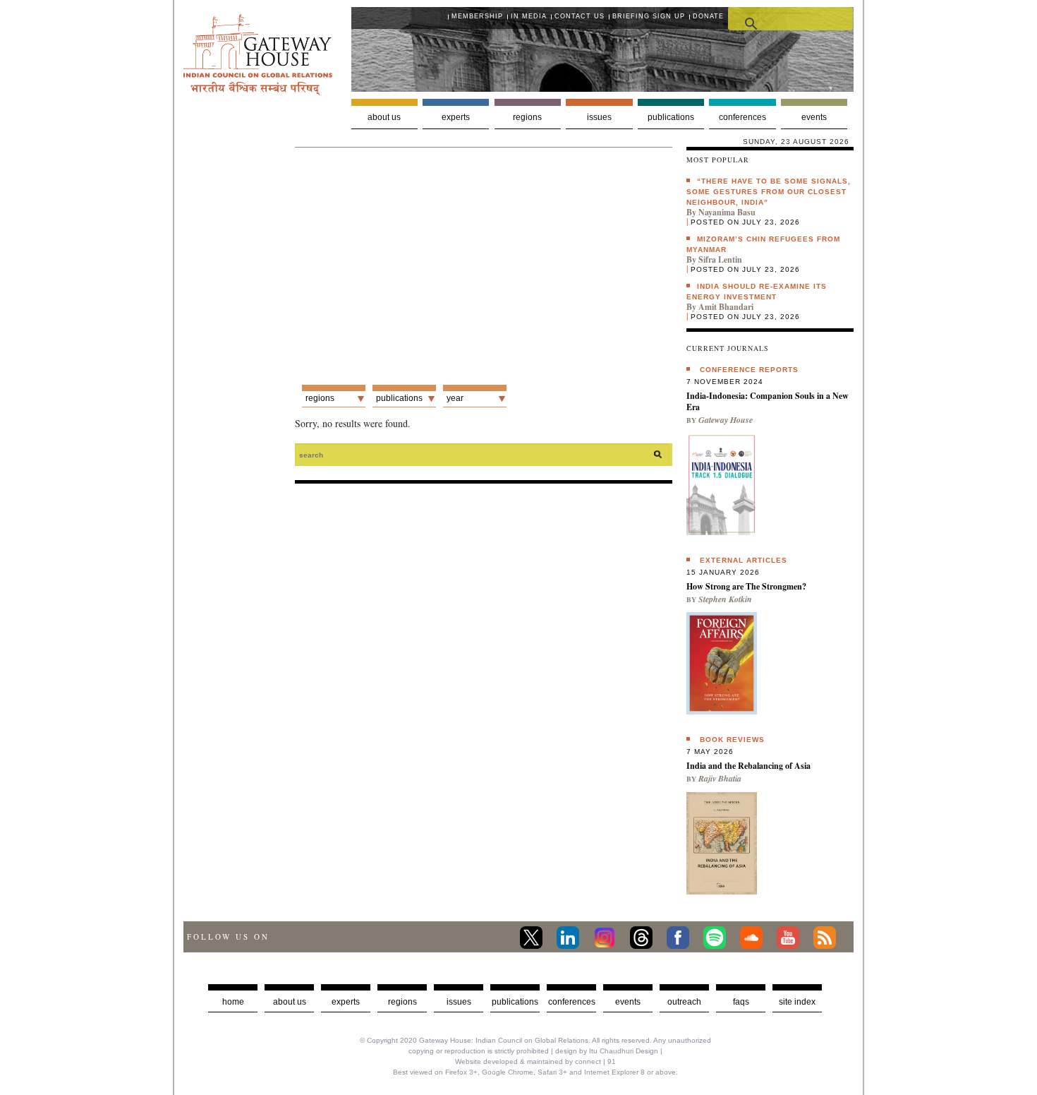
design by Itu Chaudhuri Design (606, 1051)
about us (289, 1002)
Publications (671, 117)
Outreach (684, 1002)
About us (384, 117)
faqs (741, 1002)
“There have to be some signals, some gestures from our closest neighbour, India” (768, 191)
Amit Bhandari (725, 307)
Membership (477, 16)
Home (233, 1002)
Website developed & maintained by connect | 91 (535, 1061)
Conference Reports (749, 369)
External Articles (743, 560)
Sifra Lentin (720, 259)
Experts (456, 117)
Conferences (742, 117)
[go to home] (257, 91)
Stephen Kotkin (725, 599)
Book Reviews (732, 739)
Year (455, 398)
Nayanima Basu (727, 212)
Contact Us (579, 16)
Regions (527, 117)
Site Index (797, 1002)
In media (529, 16)
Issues (599, 117)
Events (814, 117)
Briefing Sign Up (648, 16)
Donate (708, 16)
